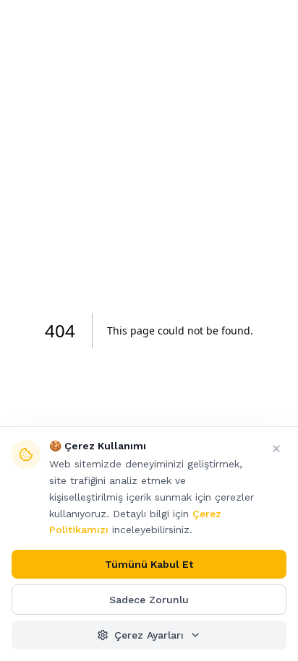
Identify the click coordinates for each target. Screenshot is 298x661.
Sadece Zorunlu (149, 599)
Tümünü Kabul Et (149, 564)
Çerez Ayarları (149, 635)
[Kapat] (276, 448)
